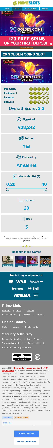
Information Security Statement (16, 347)
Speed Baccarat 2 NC (33, 266)
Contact (30, 310)
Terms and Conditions (12, 343)
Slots (17, 8)
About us (6, 310)
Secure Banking (9, 314)
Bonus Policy (33, 339)
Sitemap (26, 314)
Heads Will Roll (45, 266)
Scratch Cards (31, 8)
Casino (45, 8)
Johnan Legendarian (20, 266)
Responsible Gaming (11, 339)
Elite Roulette (8, 266)
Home (7, 8)
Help (18, 310)
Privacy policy (34, 343)
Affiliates (40, 314)
